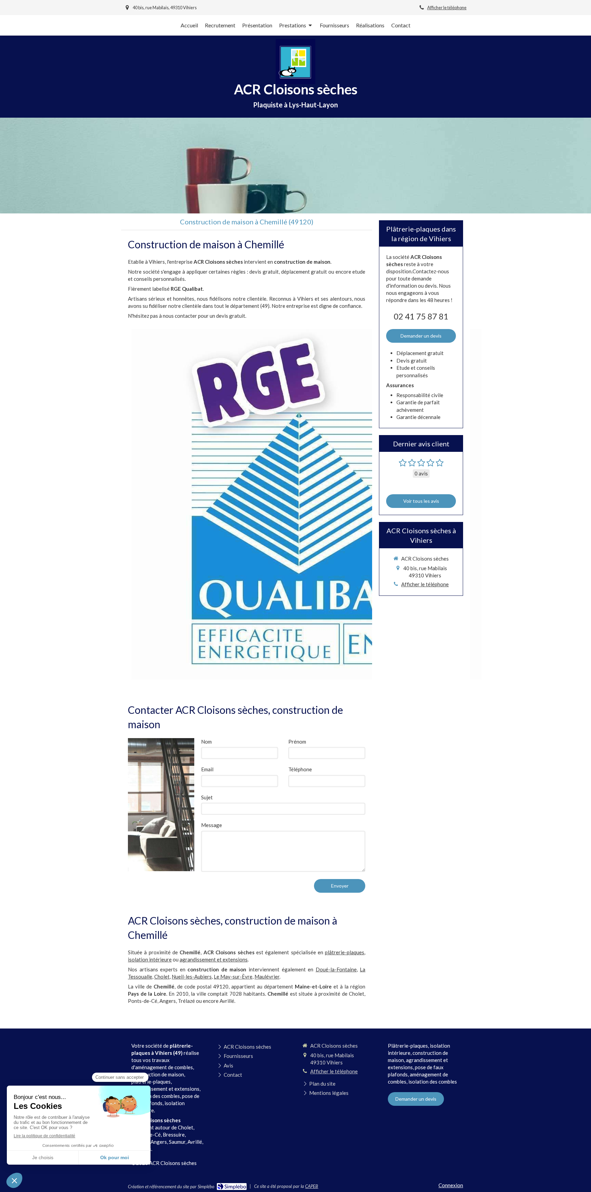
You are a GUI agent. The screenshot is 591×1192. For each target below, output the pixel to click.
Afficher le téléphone (447, 7)
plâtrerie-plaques (344, 952)
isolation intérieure (150, 959)
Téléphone (300, 769)
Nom (206, 741)
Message (211, 825)
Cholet (162, 976)
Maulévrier (266, 976)
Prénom (297, 741)
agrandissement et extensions (214, 959)
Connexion (450, 1185)
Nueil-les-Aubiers (192, 976)
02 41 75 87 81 (421, 316)
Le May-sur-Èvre (233, 976)
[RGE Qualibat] (306, 504)
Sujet (207, 797)
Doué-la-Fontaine (336, 969)
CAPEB (311, 1186)
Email (207, 769)
